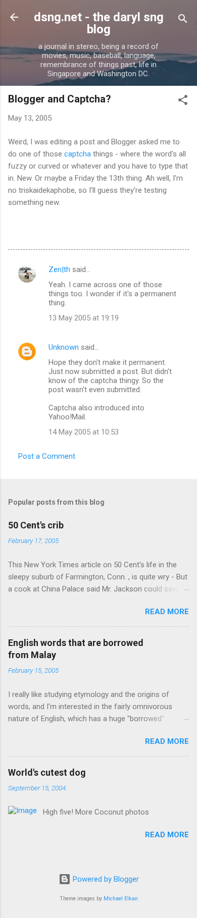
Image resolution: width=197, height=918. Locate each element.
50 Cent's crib (36, 525)
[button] (183, 102)
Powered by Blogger (105, 879)
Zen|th (59, 269)
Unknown (63, 347)
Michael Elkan (121, 898)
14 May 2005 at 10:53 (83, 432)
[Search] (183, 20)
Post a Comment (46, 456)
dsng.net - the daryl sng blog (99, 23)
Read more (167, 611)
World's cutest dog (47, 772)
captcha (77, 153)
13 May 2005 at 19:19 (83, 317)
